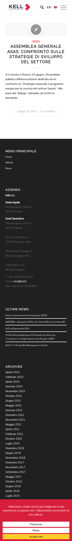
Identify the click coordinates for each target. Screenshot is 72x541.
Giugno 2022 (13, 400)
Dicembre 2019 (14, 448)
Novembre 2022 (15, 391)
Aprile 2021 (12, 429)
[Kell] (29, 7)
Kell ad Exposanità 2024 (17, 328)
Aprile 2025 (12, 372)
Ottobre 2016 (13, 481)
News (36, 41)
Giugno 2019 (13, 453)
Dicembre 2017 (14, 462)
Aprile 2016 (12, 491)
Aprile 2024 (12, 381)
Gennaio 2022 (13, 410)
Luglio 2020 (12, 443)
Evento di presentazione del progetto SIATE (26, 315)
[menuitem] (40, 7)
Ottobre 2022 (13, 396)
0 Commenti (48, 111)
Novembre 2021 (15, 419)
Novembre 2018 (15, 457)
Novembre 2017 (15, 467)
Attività (9, 162)
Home (8, 156)
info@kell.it (20, 281)
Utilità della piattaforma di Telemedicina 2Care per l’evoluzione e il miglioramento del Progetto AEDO (30, 336)
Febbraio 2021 (14, 434)
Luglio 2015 (12, 495)
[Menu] (62, 7)
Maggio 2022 (13, 405)
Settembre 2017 (15, 472)
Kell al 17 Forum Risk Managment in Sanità (26, 345)
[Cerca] (40, 7)
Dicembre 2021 (14, 415)
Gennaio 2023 (13, 386)
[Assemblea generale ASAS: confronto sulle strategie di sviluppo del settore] (36, 29)
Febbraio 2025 (14, 377)
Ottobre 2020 (13, 438)
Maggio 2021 (13, 424)
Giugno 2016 (13, 486)
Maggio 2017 (13, 476)
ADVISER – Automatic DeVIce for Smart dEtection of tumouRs (35, 321)
